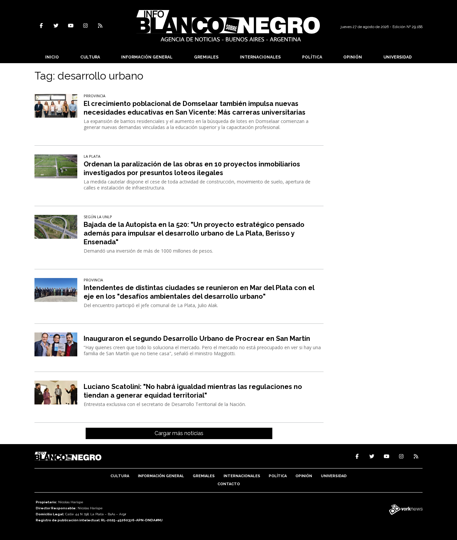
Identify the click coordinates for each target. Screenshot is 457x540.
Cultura (90, 57)
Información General (147, 57)
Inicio (52, 57)
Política (312, 57)
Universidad (397, 57)
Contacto (228, 484)
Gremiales (206, 57)
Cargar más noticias (179, 433)
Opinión (352, 57)
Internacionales (260, 57)
